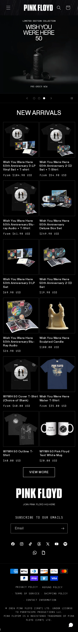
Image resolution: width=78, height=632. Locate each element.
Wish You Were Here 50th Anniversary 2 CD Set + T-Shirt (56, 165)
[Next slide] (51, 98)
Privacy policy (27, 587)
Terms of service (27, 593)
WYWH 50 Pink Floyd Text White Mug (54, 453)
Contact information (41, 599)
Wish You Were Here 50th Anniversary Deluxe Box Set (54, 224)
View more (39, 472)
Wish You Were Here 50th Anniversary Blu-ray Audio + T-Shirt (19, 224)
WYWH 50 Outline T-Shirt (18, 453)
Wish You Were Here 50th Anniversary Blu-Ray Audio (19, 341)
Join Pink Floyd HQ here (39, 504)
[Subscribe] (62, 528)
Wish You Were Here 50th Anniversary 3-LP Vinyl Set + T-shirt (19, 165)
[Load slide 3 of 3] (44, 98)
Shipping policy (56, 593)
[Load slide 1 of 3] (34, 98)
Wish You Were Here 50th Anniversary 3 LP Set (19, 282)
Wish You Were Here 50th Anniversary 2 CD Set (56, 282)
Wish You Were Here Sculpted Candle (54, 339)
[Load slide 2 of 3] (39, 98)
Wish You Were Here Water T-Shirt (54, 398)
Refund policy (52, 587)
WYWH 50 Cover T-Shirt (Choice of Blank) (20, 398)
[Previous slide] (27, 98)
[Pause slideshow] (73, 98)
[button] (8, 7)
